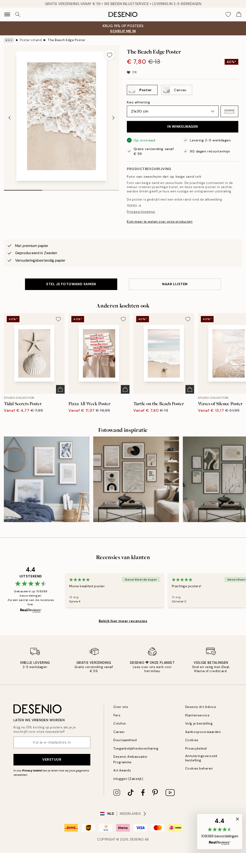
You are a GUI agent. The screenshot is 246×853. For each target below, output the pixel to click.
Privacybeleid (196, 748)
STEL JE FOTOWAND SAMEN (71, 284)
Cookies (191, 740)
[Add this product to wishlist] (109, 54)
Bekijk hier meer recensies (123, 621)
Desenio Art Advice (200, 707)
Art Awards (122, 770)
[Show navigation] (7, 14)
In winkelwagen (182, 126)
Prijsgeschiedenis (141, 212)
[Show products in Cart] (239, 14)
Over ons (120, 707)
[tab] (23, 188)
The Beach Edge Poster (67, 40)
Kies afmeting (138, 102)
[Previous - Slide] (9, 117)
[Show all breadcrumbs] (9, 40)
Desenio (137, 839)
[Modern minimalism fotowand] (136, 479)
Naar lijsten (175, 284)
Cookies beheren (199, 768)
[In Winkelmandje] (60, 389)
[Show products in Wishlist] (228, 14)
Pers (116, 715)
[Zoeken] (17, 14)
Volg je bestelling (199, 723)
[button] (229, 111)
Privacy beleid (32, 770)
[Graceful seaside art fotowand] (46, 479)
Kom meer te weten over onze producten (159, 222)
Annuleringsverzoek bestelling (201, 758)
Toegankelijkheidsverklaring (135, 748)
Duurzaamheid (125, 740)
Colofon (119, 723)
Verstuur (51, 759)
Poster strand (31, 40)
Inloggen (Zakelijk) (128, 779)
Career (119, 732)
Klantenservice (197, 715)
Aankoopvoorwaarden (203, 732)
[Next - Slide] (113, 117)
